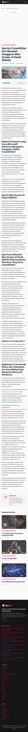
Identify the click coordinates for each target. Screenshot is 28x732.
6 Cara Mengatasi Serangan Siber (13, 582)
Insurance (4, 680)
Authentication (5, 667)
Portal (3, 688)
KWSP (3, 682)
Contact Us (4, 710)
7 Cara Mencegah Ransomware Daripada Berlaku (12, 534)
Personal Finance (6, 686)
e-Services (4, 678)
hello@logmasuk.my (6, 620)
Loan (3, 684)
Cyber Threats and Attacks (12, 8)
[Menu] (24, 2)
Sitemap (4, 719)
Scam (3, 690)
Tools (3, 696)
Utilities (3, 698)
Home (3, 8)
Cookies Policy (5, 715)
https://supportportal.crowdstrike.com (13, 409)
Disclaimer (4, 713)
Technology (4, 694)
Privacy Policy (5, 717)
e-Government (5, 676)
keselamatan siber (7, 90)
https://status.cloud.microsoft (10, 392)
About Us (4, 708)
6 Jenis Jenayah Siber (9, 558)
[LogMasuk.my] (6, 2)
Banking (4, 671)
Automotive (4, 669)
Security (4, 692)
